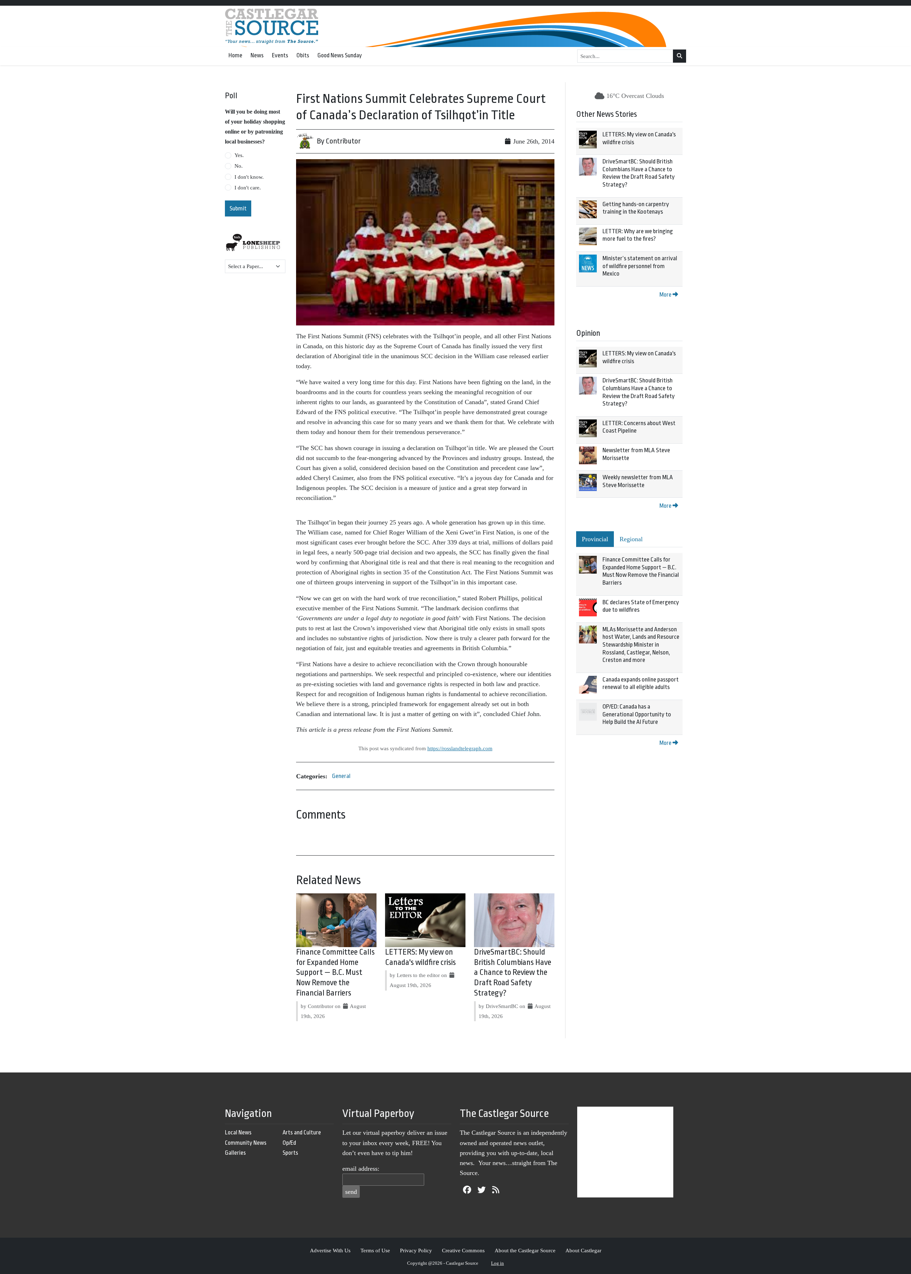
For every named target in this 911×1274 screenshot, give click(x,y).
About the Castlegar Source (525, 1250)
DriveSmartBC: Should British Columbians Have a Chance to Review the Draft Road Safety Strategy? (512, 972)
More (666, 294)
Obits (302, 55)
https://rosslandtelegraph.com (460, 748)
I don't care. (248, 187)
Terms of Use (375, 1250)
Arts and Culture (302, 1132)
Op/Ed (289, 1142)
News (257, 55)
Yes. (239, 155)
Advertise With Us (330, 1250)
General (341, 776)
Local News (238, 1132)
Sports (290, 1152)
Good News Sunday (339, 55)
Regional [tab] (631, 539)
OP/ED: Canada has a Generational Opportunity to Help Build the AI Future (636, 714)
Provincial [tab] (595, 539)
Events (280, 55)
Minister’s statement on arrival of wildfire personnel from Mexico (639, 266)
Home (235, 55)
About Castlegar (583, 1250)
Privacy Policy (416, 1250)
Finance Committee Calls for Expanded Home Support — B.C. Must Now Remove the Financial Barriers (335, 972)
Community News (246, 1142)
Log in (497, 1263)
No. (239, 166)
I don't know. (249, 177)
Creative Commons (463, 1250)
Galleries (235, 1152)
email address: (360, 1168)
